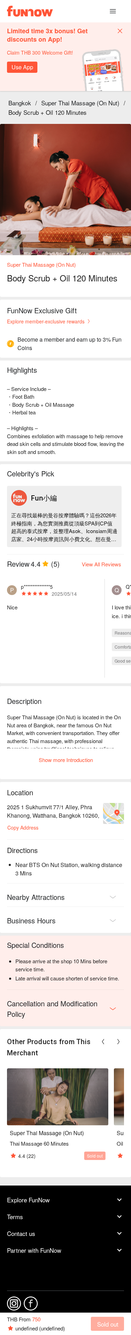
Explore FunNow (28, 1199)
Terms (15, 1216)
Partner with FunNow (34, 1250)
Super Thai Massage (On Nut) (80, 102)
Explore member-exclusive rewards (46, 321)
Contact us (21, 1233)
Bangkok (19, 102)
